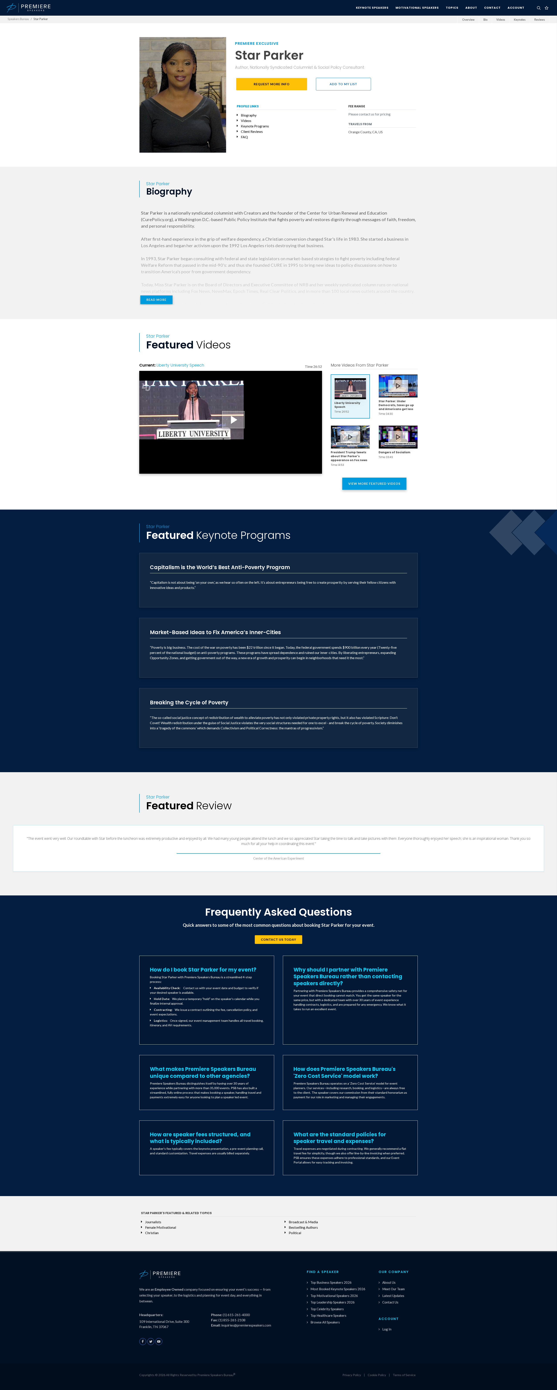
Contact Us (390, 1302)
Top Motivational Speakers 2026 (334, 1296)
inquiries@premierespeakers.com (246, 1325)
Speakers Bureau (18, 19)
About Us (389, 1282)
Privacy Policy (351, 1375)
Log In (386, 1329)
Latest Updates (393, 1296)
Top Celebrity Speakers (327, 1309)
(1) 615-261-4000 (236, 1315)
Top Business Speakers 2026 (331, 1282)
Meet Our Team (393, 1289)
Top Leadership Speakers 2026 (332, 1302)
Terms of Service (404, 1375)
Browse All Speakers (325, 1322)
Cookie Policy (377, 1375)
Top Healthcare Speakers (328, 1315)
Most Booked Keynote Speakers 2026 (337, 1289)
